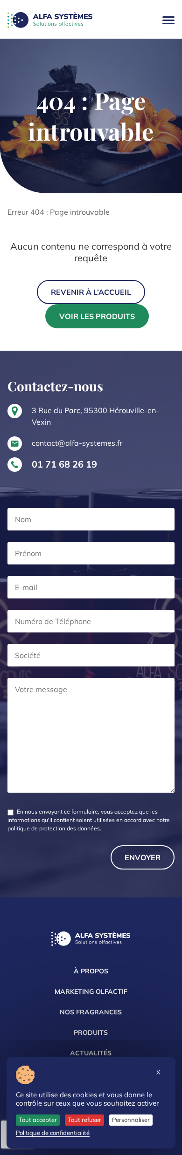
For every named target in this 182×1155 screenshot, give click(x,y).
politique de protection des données (53, 828)
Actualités (91, 1053)
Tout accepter (38, 1119)
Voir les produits (97, 316)
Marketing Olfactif (91, 991)
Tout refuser (84, 1119)
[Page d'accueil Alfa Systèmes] (90, 939)
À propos (91, 971)
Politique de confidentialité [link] (53, 1132)
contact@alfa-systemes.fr (77, 443)
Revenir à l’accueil (91, 292)
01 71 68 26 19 (64, 464)
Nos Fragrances (91, 1012)
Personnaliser (131, 1119)
